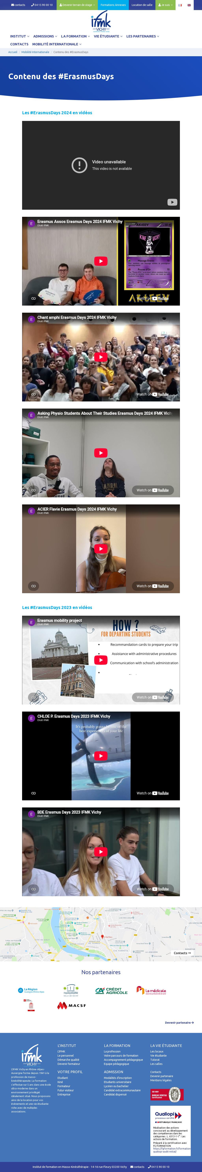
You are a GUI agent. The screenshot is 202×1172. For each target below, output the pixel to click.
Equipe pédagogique (116, 1063)
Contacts (19, 44)
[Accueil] (101, 20)
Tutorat (155, 1059)
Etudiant (63, 1077)
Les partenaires (141, 36)
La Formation (74, 36)
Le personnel (66, 1055)
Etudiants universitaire (117, 1082)
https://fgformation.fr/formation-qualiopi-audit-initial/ (172, 1150)
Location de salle (142, 5)
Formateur (64, 1086)
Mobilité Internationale (55, 44)
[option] (31, 990)
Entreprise (64, 1094)
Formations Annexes (113, 5)
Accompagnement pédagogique (123, 1059)
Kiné (60, 1082)
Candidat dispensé (115, 1094)
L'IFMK (61, 1051)
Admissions (44, 36)
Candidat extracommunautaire (122, 1090)
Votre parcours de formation (121, 1055)
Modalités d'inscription (118, 1077)
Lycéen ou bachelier (116, 1086)
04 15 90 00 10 (43, 5)
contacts (19, 5)
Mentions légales (161, 1080)
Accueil (12, 52)
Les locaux (156, 1051)
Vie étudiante (107, 36)
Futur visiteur (66, 1090)
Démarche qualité (68, 1059)
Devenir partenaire (178, 1022)
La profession (112, 1051)
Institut (18, 36)
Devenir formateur (69, 1063)
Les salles (156, 1063)
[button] (77, 5)
